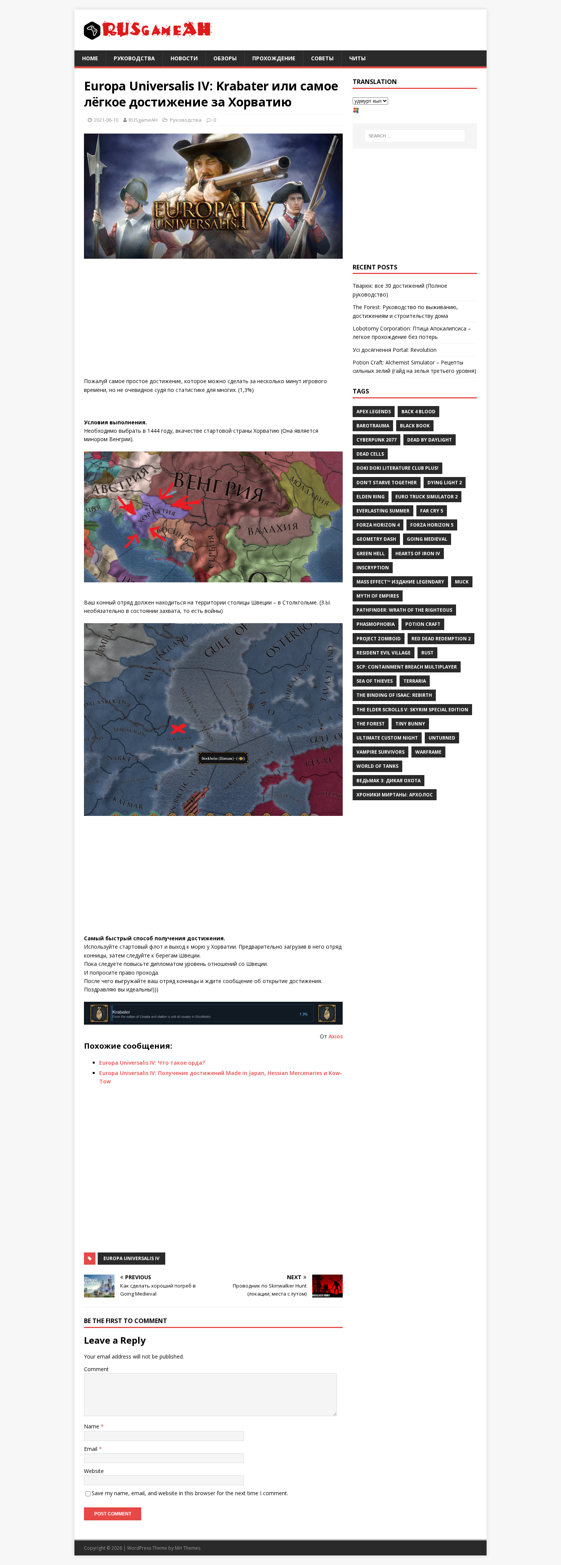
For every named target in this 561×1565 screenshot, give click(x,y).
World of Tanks (377, 766)
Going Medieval (427, 539)
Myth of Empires (377, 596)
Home (90, 58)
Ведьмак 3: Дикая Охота (388, 780)
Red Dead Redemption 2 (441, 638)
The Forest (370, 723)
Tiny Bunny (410, 723)
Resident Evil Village (383, 653)
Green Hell (370, 553)
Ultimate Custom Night (387, 738)
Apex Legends (373, 411)
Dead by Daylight (429, 440)
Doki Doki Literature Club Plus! (397, 468)
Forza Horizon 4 (378, 525)
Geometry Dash (376, 539)
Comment (96, 1369)
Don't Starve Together (386, 482)
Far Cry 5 (431, 511)
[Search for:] (415, 135)
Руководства (134, 58)
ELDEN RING (370, 496)
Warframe (428, 752)
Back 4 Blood (418, 411)
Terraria (414, 681)
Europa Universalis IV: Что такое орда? (152, 1062)
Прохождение (273, 58)
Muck (462, 582)
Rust (427, 653)
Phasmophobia (375, 624)
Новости (184, 58)
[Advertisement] (213, 319)
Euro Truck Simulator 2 (426, 496)
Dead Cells (370, 454)
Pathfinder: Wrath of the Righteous (404, 610)
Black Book (415, 425)
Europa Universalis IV (131, 1258)
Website (94, 1471)
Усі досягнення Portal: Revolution (395, 349)
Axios (336, 1036)
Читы (357, 58)
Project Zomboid (378, 638)
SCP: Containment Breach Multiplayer (406, 667)
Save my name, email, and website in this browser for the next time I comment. (190, 1493)
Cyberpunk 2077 (376, 440)
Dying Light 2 (444, 482)
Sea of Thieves (374, 681)
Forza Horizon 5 (431, 525)
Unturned (442, 738)
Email (91, 1448)
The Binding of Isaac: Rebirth (394, 695)
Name (92, 1426)
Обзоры (225, 58)
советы (322, 58)
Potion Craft (422, 624)
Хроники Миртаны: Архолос (394, 794)
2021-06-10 (106, 119)
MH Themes (187, 1548)
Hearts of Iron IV (417, 553)
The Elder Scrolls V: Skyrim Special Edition (412, 709)
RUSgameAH (143, 119)
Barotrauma (372, 425)
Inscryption (372, 567)
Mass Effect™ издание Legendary (400, 582)
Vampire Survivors (380, 752)
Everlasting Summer (382, 511)
